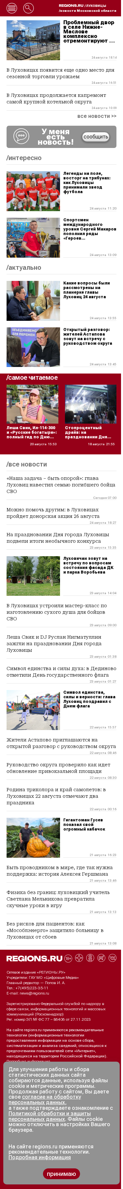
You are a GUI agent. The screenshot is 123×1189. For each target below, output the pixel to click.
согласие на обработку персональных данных (45, 1100)
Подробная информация (28, 1061)
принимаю (61, 1173)
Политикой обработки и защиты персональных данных (50, 1116)
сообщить (96, 137)
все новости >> (96, 116)
